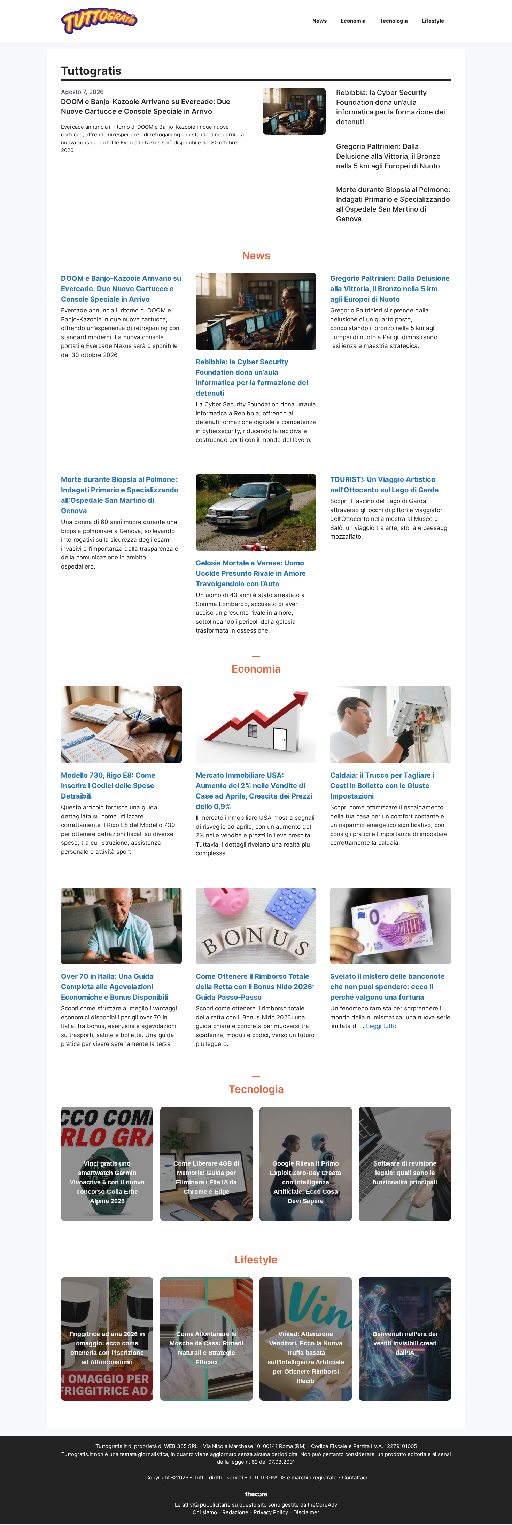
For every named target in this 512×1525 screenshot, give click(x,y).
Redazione (235, 1512)
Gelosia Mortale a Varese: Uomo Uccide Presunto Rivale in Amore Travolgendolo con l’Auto (251, 573)
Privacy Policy (271, 1512)
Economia (353, 20)
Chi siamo (205, 1512)
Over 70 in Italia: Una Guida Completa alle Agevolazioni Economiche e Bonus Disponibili (114, 986)
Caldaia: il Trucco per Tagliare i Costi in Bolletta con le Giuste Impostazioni (382, 785)
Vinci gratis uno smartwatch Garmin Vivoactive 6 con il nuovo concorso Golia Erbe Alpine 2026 (107, 1182)
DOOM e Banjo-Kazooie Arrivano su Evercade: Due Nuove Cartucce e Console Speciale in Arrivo (121, 288)
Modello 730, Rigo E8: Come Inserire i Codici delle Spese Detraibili (108, 785)
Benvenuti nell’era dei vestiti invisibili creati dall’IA (405, 1343)
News (319, 20)
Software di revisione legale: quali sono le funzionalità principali (405, 1173)
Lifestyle (433, 20)
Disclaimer (306, 1512)
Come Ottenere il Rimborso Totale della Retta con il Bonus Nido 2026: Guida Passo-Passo (255, 986)
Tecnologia (394, 20)
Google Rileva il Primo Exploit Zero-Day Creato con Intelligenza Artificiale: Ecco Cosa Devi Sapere (305, 1182)
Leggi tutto (381, 1026)
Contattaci (354, 1477)
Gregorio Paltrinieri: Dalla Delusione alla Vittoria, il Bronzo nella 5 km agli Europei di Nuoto (388, 156)
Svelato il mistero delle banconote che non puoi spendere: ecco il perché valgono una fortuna (387, 986)
